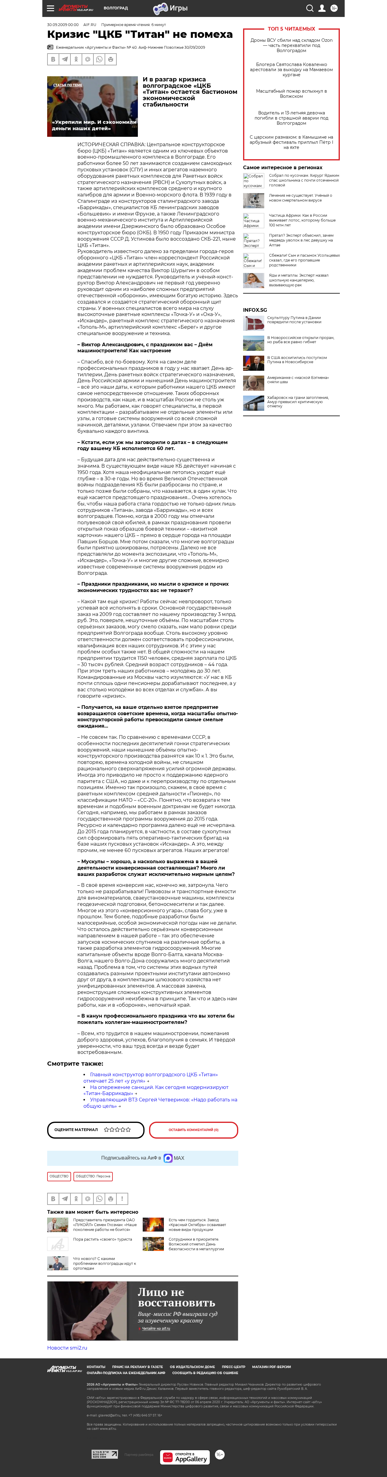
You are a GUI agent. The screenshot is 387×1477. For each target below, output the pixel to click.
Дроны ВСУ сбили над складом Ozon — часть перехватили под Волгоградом (292, 45)
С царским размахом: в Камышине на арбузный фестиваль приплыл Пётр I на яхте (291, 142)
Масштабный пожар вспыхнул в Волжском (291, 94)
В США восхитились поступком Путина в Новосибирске (297, 360)
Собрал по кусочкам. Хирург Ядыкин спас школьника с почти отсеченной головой (304, 180)
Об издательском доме (192, 1367)
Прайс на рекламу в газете (137, 1367)
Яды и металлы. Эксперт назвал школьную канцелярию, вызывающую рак (299, 280)
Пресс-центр (233, 1367)
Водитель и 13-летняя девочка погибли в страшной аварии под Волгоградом (291, 118)
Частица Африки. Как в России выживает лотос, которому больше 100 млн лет (302, 220)
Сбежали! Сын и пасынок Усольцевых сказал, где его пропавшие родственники (304, 260)
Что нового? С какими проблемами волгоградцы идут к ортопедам (104, 1263)
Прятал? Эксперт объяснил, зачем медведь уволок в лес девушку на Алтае (301, 240)
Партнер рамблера (139, 1454)
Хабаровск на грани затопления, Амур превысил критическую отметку (298, 402)
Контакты (96, 1367)
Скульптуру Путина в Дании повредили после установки (294, 320)
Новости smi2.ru (67, 1348)
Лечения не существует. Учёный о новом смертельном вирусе (300, 197)
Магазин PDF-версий (271, 1367)
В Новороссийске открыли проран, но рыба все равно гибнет (300, 340)
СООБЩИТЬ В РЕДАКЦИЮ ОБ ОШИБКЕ (205, 1373)
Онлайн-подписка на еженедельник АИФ (126, 1373)
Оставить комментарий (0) (194, 1130)
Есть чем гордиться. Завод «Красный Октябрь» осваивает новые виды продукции (197, 1225)
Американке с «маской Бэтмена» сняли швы (298, 380)
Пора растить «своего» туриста (102, 1239)
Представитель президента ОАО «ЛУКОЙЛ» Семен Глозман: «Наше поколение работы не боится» (105, 1225)
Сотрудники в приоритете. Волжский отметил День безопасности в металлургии (196, 1244)
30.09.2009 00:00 (63, 24)
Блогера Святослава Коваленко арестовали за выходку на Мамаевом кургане (291, 69)
